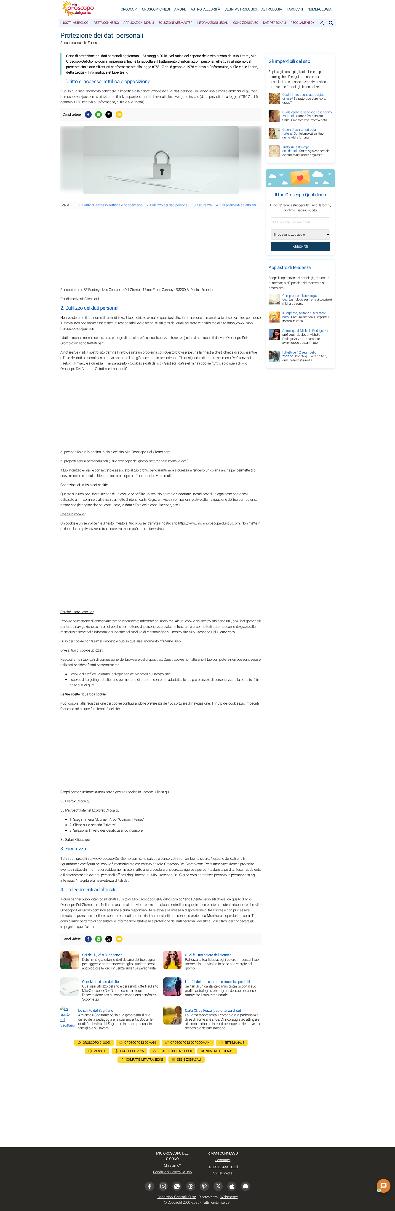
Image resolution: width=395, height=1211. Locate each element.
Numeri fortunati (219, 1051)
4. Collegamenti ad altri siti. (236, 205)
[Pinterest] (204, 1186)
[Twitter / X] (109, 114)
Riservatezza (208, 1197)
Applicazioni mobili (138, 22)
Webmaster (229, 1197)
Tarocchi (295, 9)
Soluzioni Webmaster (175, 22)
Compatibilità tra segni (144, 1059)
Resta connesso (106, 22)
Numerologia (319, 9)
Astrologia (271, 9)
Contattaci (222, 1160)
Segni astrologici (240, 9)
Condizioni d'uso (246, 22)
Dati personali (274, 22)
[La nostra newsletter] (322, 23)
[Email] (119, 114)
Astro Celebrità (205, 9)
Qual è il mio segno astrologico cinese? (304, 98)
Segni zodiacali (189, 1059)
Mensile (99, 1051)
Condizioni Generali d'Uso (172, 1172)
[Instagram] (163, 1186)
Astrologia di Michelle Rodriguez (305, 336)
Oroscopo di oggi (96, 1042)
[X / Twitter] (218, 1186)
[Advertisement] (161, 248)
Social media (222, 1173)
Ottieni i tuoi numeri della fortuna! (303, 133)
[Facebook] (88, 114)
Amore (180, 9)
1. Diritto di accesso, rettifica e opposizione (110, 205)
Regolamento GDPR (306, 22)
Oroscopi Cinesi (156, 9)
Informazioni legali (213, 22)
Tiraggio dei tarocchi (175, 1051)
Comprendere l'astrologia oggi (307, 299)
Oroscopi (129, 9)
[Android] (245, 1186)
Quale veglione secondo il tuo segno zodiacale (307, 116)
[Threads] (190, 1186)
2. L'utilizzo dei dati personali (168, 205)
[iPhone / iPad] (232, 1186)
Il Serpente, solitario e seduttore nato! (305, 317)
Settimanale (234, 1042)
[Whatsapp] (98, 114)
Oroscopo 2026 (132, 1051)
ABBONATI (300, 246)
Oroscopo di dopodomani (190, 1042)
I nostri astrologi (74, 22)
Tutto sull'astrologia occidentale (305, 151)
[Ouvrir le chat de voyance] (383, 1186)
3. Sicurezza (203, 205)
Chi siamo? (172, 1165)
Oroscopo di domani (140, 1042)
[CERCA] (331, 23)
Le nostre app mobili (223, 1166)
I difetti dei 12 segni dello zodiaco (304, 356)
